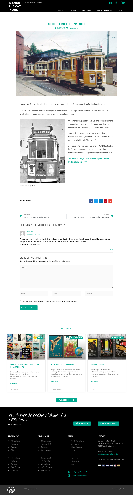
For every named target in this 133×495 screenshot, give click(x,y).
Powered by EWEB (118, 489)
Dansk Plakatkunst (105, 10)
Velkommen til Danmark (63, 365)
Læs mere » (14, 383)
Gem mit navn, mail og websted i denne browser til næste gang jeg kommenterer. (50, 301)
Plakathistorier (73, 28)
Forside (60, 10)
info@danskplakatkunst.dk (108, 454)
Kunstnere (86, 10)
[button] (91, 201)
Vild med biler (97, 365)
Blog (121, 10)
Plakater (72, 10)
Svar (111, 249)
